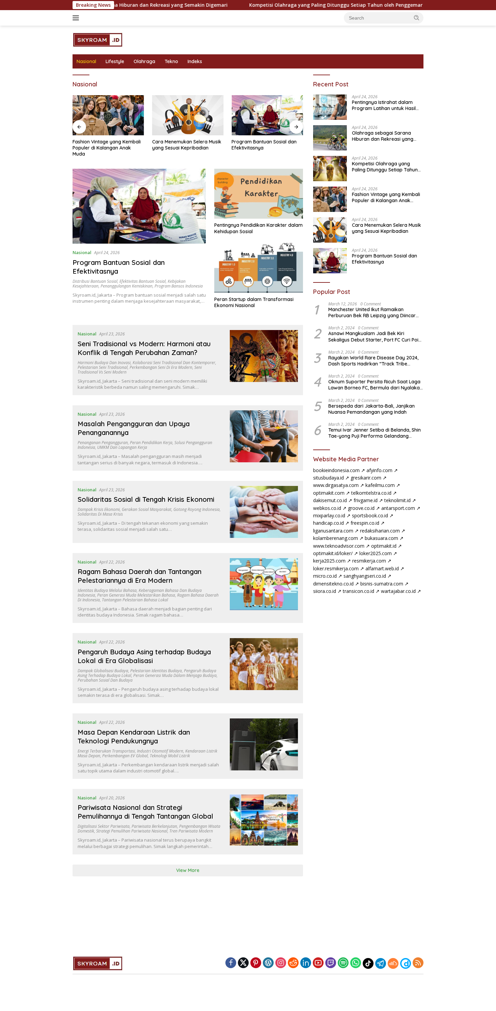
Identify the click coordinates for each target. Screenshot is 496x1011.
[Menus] (77, 18)
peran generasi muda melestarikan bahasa (136, 595)
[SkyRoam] (98, 39)
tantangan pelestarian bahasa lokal (135, 600)
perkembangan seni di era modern (161, 367)
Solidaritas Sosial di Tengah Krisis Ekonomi (146, 499)
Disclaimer (258, 985)
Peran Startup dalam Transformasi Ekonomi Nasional (254, 302)
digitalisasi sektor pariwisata (104, 826)
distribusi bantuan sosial (95, 281)
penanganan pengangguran (103, 442)
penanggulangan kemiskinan (127, 286)
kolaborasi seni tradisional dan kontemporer (174, 362)
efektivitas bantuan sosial (142, 281)
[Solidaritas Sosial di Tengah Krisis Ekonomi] (264, 512)
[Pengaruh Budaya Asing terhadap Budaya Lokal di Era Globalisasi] (264, 668)
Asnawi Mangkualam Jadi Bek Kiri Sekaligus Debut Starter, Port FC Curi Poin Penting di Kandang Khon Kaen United (374, 336)
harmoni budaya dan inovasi (104, 362)
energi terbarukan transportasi (106, 751)
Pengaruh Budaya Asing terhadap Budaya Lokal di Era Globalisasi (144, 656)
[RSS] (418, 963)
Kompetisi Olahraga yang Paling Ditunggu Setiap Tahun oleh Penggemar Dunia (266, 5)
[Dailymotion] (405, 963)
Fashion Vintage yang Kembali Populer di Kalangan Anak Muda (107, 148)
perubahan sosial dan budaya (105, 680)
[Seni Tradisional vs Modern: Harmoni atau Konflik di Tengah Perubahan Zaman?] (264, 360)
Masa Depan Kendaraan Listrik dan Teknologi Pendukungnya (134, 736)
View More (187, 870)
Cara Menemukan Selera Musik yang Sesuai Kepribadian (186, 145)
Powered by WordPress (224, 994)
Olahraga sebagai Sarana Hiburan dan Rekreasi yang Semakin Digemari (382, 136)
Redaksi (230, 985)
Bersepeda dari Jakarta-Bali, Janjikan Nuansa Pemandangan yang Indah (371, 409)
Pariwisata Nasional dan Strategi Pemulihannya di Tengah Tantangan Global (145, 811)
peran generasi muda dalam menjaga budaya (175, 675)
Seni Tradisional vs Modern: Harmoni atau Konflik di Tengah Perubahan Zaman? (144, 348)
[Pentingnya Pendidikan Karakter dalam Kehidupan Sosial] (258, 194)
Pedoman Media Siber (302, 985)
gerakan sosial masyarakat (146, 509)
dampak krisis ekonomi (99, 509)
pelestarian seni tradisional (103, 367)
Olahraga (144, 61)
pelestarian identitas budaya (156, 671)
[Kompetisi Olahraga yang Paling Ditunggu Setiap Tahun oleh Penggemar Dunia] (330, 168)
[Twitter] (243, 963)
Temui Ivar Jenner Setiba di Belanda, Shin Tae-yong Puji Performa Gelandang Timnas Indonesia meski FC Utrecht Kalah (374, 433)
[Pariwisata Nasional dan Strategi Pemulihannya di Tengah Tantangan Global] (264, 821)
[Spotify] (343, 963)
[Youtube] (318, 963)
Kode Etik (203, 985)
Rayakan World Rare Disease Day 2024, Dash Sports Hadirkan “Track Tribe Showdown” (373, 361)
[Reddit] (293, 963)
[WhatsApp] (355, 963)
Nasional (86, 61)
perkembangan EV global (125, 756)
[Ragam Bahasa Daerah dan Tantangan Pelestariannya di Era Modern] (264, 588)
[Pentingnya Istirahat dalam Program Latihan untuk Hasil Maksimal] (330, 107)
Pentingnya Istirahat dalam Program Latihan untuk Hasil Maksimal (384, 105)
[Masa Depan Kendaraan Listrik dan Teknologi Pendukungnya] (264, 746)
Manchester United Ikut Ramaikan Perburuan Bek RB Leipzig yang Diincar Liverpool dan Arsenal (372, 312)
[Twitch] (330, 963)
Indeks (195, 61)
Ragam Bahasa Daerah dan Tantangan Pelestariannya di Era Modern (139, 575)
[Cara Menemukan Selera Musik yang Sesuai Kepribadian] (188, 115)
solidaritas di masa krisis (100, 514)
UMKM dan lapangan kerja (122, 447)
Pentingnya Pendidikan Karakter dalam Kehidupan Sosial (258, 228)
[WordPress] (268, 963)
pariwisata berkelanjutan (154, 826)
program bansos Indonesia (179, 286)
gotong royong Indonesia (196, 509)
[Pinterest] (255, 963)
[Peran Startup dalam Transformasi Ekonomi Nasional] (258, 268)
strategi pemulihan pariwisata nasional (131, 831)
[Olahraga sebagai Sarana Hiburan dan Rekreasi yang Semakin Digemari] (330, 138)
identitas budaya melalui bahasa (107, 590)
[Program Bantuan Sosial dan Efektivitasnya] (267, 115)
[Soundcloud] (393, 963)
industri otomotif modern (160, 751)
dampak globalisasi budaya (103, 671)
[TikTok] (368, 963)
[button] (416, 17)
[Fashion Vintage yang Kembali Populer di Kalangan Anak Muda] (108, 115)
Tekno (171, 61)
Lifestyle (115, 61)
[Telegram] (380, 963)
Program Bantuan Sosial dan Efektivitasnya (264, 145)
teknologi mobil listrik (170, 756)
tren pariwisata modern (191, 831)
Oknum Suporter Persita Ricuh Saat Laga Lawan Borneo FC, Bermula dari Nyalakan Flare (375, 385)
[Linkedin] (305, 963)
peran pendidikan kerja (151, 442)
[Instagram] (280, 963)
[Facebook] (230, 963)
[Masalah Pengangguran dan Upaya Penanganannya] (264, 438)
